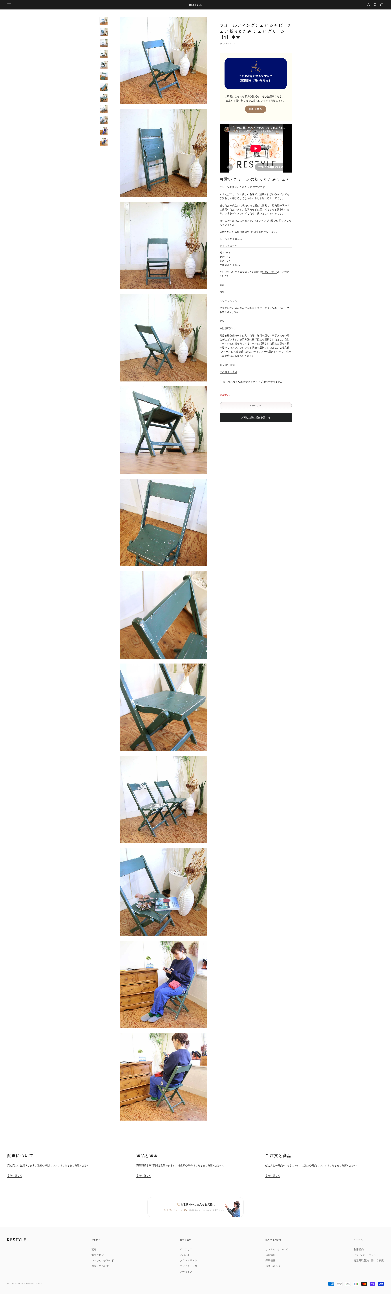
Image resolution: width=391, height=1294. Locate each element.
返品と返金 (97, 1255)
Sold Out (255, 405)
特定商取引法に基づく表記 (369, 1260)
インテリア (186, 1249)
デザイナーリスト (190, 1266)
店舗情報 (270, 1255)
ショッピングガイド (102, 1260)
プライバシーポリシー (366, 1255)
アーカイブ (186, 1271)
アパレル (185, 1255)
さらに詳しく (14, 1175)
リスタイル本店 (228, 372)
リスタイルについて (276, 1249)
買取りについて (100, 1266)
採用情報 (270, 1260)
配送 (94, 1249)
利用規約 (359, 1249)
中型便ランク (228, 328)
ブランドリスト (188, 1260)
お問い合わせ (269, 272)
